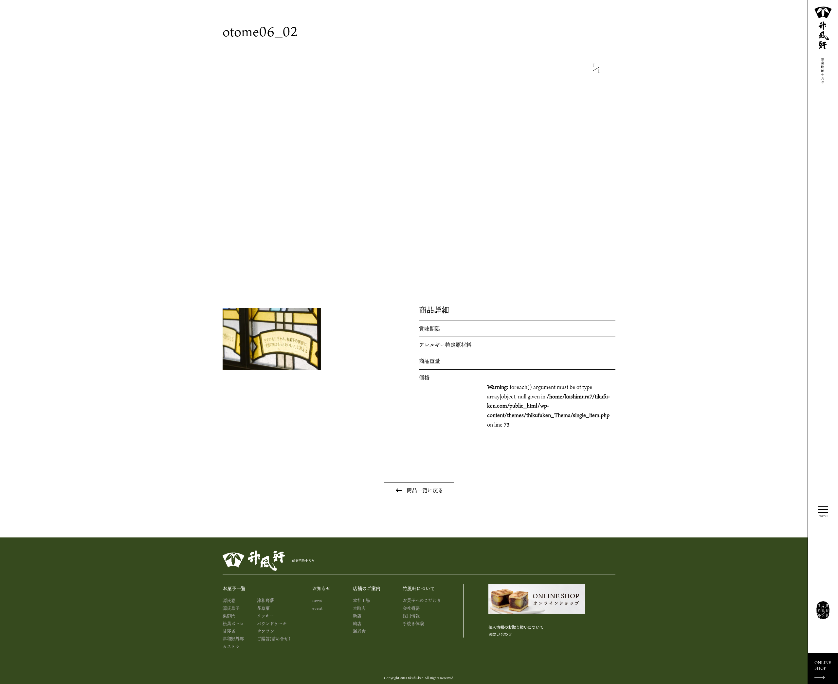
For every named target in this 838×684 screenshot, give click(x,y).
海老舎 (359, 631)
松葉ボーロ (233, 623)
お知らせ (321, 588)
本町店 (359, 608)
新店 (357, 615)
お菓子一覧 (234, 588)
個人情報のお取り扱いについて (515, 627)
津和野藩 (265, 600)
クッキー (265, 615)
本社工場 (361, 600)
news (317, 600)
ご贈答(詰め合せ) (273, 638)
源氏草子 (231, 608)
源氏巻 (229, 600)
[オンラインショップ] (536, 599)
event (317, 608)
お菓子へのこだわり (422, 600)
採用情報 (411, 615)
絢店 (357, 623)
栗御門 (229, 615)
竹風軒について (419, 588)
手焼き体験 (413, 623)
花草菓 (263, 608)
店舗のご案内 (366, 588)
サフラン (265, 631)
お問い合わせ (500, 634)
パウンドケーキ (272, 623)
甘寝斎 (229, 631)
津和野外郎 (233, 638)
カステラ (231, 646)
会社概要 (411, 608)
